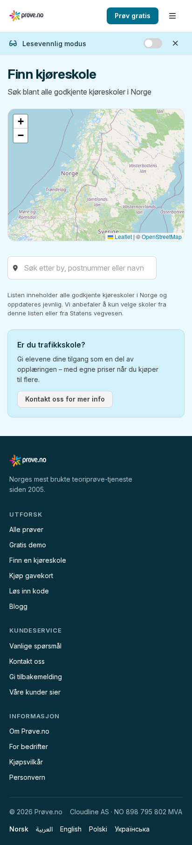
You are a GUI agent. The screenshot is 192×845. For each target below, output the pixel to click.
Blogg (18, 606)
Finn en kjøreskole (37, 560)
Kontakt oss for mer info (65, 399)
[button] (20, 122)
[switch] (153, 43)
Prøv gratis (133, 16)
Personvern (27, 777)
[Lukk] (175, 43)
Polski (98, 829)
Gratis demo (27, 545)
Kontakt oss (27, 661)
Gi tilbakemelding (35, 677)
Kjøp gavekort (31, 575)
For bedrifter (28, 746)
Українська (132, 829)
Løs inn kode (29, 591)
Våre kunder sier (35, 692)
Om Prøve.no (29, 731)
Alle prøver (26, 529)
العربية (44, 829)
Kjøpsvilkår (26, 762)
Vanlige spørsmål (35, 646)
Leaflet (122, 236)
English (71, 829)
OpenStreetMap (162, 236)
